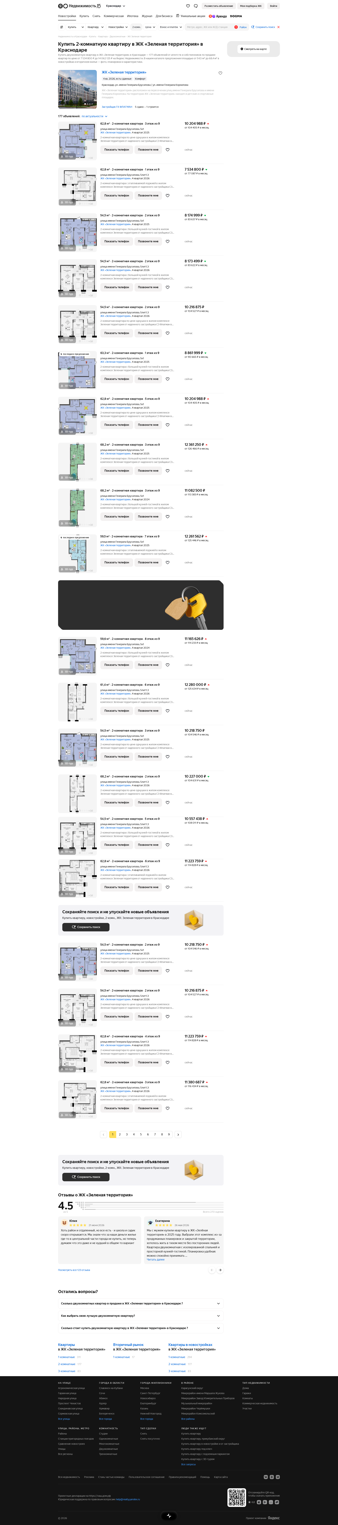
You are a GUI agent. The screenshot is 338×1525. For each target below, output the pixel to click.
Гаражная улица (67, 1393)
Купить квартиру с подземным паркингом (205, 1454)
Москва (144, 1388)
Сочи (102, 1393)
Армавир (104, 1408)
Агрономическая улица (71, 1388)
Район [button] (243, 27)
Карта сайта (221, 1477)
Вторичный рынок (128, 1345)
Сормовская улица (68, 1413)
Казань (144, 1408)
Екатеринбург (148, 1403)
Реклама (89, 1477)
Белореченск (106, 1413)
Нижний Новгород (150, 1413)
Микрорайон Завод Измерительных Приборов (208, 1398)
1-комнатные (66, 1357)
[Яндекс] (274, 1518)
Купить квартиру (191, 1433)
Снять (143, 1433)
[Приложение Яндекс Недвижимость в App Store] (259, 1502)
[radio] (119, 1134)
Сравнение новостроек (71, 1443)
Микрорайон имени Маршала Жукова (202, 1393)
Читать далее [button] (156, 1259)
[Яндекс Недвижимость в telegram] (278, 1477)
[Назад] (211, 1270)
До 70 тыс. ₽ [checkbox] (120, 610)
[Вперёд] (220, 1270)
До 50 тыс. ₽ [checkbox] (97, 610)
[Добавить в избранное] (220, 73)
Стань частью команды (111, 1477)
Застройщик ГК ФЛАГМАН (117, 106)
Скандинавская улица (70, 1408)
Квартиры (66, 1345)
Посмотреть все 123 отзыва (74, 1270)
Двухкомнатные (108, 1449)
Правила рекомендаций (182, 1477)
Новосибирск (148, 1398)
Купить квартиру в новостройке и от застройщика (210, 1443)
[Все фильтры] (61, 27)
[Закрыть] (278, 27)
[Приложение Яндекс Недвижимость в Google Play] (265, 1502)
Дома (245, 1388)
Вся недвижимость (69, 1477)
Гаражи (246, 1393)
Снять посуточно (150, 1438)
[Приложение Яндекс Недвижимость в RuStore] (277, 1502)
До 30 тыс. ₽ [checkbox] (73, 610)
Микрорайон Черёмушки (195, 1408)
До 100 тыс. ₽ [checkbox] (144, 610)
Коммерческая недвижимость (259, 1403)
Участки (247, 1408)
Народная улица (67, 1398)
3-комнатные (66, 1371)
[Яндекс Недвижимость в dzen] (272, 1477)
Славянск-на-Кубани (111, 1388)
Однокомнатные (108, 1438)
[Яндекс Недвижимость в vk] (266, 1477)
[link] (273, 6)
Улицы (61, 1449)
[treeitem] (68, 16)
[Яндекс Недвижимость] (79, 6)
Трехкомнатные (108, 1454)
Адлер (103, 1403)
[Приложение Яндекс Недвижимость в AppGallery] (271, 1502)
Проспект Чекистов (69, 1403)
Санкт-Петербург (150, 1393)
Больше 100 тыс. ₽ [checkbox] (77, 620)
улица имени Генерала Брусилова (119, 129)
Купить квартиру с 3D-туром (197, 1459)
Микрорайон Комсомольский (198, 1413)
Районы (62, 1433)
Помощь (205, 1477)
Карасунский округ (192, 1388)
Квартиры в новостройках (190, 1345)
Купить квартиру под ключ (196, 1449)
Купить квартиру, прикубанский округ (203, 1438)
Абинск (103, 1398)
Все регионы (65, 1454)
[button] (196, 6)
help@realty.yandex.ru (128, 1499)
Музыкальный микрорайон (196, 1403)
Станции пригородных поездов (76, 1438)
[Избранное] (188, 6)
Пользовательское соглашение (147, 1477)
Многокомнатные (109, 1443)
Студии (103, 1433)
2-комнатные (66, 1364)
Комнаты (247, 1398)
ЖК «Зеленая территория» (115, 132)
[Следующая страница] (178, 1134)
